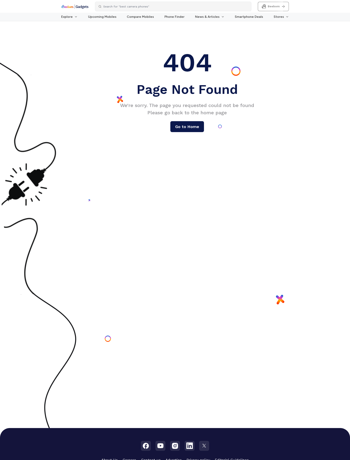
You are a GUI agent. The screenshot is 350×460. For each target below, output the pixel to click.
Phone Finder (174, 17)
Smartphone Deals (249, 17)
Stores (279, 17)
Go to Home (187, 126)
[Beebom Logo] (75, 6)
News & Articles (207, 17)
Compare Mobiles (140, 17)
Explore (67, 17)
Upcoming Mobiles (102, 17)
